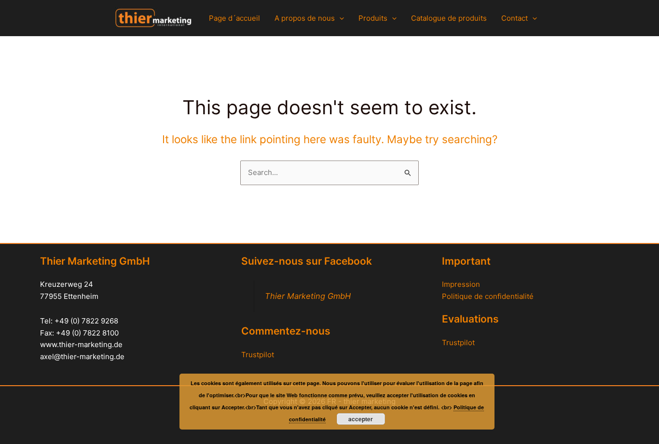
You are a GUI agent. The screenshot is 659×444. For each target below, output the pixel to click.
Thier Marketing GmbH (308, 296)
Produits (372, 18)
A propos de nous (305, 18)
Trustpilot (257, 354)
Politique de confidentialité (488, 296)
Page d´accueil (234, 18)
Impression (461, 284)
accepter (360, 419)
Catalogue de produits (449, 18)
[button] (339, 18)
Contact (514, 18)
